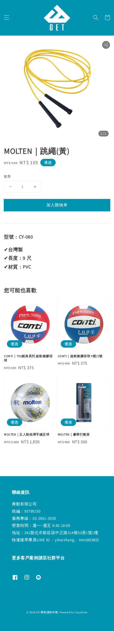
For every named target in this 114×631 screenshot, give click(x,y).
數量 (7, 176)
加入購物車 (57, 204)
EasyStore (81, 612)
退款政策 (57, 621)
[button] (6, 17)
